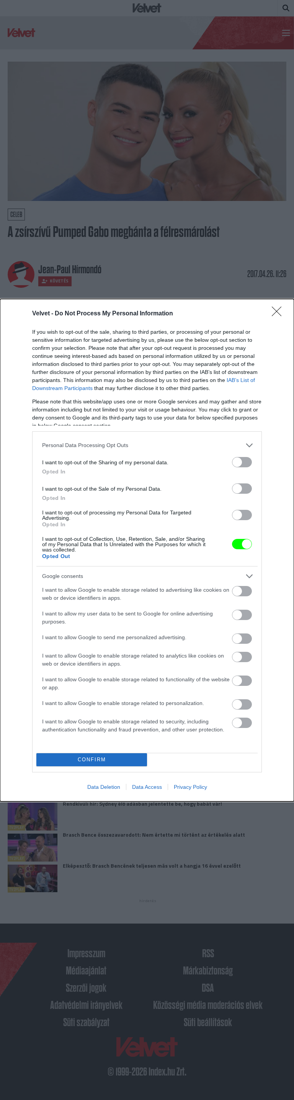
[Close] (279, 314)
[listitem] (147, 445)
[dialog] (147, 550)
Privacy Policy (190, 787)
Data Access (147, 787)
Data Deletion (103, 787)
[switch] (242, 462)
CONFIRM (92, 759)
